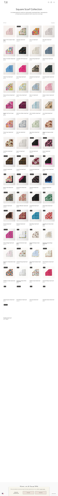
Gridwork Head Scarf (7, 205)
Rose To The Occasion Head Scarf (9, 40)
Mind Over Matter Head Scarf (22, 113)
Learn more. (42, 489)
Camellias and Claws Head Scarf (48, 224)
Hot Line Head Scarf (34, 39)
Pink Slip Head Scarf (34, 151)
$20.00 (44, 170)
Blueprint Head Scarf (47, 187)
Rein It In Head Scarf (34, 95)
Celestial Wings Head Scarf (21, 261)
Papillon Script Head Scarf (35, 280)
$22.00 (17, 282)
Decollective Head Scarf (21, 187)
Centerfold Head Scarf (34, 205)
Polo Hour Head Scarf (20, 132)
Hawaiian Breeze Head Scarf (48, 299)
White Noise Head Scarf (47, 205)
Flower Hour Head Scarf (8, 132)
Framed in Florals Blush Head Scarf (9, 262)
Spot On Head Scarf (20, 151)
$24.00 (4, 41)
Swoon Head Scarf (46, 151)
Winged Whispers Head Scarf (34, 243)
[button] (48, 2)
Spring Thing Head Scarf (35, 58)
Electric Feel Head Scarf (8, 187)
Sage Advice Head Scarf (34, 132)
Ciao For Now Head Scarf (21, 95)
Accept (28, 492)
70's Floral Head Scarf (34, 299)
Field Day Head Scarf (20, 39)
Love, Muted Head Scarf (47, 113)
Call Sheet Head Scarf (34, 187)
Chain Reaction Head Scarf (48, 261)
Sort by (4, 22)
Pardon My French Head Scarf (8, 113)
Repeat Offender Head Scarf (22, 205)
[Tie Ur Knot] (5, 2)
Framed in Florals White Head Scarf (21, 281)
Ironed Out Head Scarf (21, 169)
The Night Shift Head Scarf (21, 58)
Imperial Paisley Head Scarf (48, 280)
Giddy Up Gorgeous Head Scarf (48, 132)
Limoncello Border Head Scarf (21, 243)
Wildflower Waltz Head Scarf (9, 280)
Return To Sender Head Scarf (9, 58)
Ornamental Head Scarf (34, 169)
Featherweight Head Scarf (48, 169)
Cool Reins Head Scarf (7, 151)
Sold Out (31, 152)
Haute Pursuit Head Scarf (48, 58)
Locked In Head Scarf (7, 169)
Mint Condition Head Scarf (35, 113)
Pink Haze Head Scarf (47, 39)
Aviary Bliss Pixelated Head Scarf (35, 262)
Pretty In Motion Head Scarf (48, 95)
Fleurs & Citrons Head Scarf (8, 95)
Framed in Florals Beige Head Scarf (47, 243)
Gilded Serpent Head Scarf (8, 299)
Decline (40, 492)
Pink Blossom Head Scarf (21, 299)
